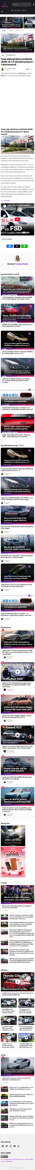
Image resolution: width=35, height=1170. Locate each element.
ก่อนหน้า (1, 22)
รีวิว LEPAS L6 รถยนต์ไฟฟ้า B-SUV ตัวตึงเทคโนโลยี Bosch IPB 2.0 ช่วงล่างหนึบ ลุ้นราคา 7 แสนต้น (8, 1028)
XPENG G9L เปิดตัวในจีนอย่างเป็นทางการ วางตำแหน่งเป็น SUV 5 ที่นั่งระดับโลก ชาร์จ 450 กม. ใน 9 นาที (21, 1125)
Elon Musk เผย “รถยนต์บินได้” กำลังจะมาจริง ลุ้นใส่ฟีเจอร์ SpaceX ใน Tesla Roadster (17, 556)
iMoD (12, 10)
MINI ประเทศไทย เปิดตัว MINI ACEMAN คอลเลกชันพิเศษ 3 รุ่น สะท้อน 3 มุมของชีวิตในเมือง (17, 906)
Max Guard (18, 10)
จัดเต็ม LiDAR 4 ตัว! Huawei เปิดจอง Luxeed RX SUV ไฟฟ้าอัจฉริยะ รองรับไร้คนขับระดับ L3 (16, 1079)
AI (3, 405)
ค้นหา (14, 5)
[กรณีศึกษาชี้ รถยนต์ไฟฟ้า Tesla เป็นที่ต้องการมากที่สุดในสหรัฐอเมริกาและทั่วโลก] (17, 313)
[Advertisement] (17, 89)
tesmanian (7, 200)
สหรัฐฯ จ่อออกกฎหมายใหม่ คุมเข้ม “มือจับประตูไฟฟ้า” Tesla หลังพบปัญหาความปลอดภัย (16, 436)
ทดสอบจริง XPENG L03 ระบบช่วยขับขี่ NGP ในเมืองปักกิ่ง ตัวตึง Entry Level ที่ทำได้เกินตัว (26, 1045)
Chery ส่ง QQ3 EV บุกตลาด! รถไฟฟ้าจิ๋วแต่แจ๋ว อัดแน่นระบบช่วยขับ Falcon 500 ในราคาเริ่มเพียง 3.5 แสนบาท (17, 809)
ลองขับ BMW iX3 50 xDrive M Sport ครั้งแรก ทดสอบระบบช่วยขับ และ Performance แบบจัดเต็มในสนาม (8, 1011)
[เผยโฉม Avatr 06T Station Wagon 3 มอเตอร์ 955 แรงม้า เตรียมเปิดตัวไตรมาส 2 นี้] (17, 704)
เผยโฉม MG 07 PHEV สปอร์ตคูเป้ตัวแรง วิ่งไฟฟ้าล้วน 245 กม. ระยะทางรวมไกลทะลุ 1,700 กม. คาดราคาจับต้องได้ (17, 652)
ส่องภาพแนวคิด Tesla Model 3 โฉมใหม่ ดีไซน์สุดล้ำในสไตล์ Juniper (17, 527)
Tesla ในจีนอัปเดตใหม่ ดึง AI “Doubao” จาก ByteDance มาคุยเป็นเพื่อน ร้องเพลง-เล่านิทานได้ (17, 408)
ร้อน (3, 630)
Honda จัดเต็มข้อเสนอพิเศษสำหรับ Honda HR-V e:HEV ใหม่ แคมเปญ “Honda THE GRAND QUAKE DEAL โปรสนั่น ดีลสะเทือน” (21, 924)
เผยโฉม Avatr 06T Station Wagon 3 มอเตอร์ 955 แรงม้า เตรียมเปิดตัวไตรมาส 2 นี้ (16, 716)
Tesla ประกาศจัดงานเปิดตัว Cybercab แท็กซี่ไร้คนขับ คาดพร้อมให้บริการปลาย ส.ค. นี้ (17, 352)
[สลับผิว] (33, 4)
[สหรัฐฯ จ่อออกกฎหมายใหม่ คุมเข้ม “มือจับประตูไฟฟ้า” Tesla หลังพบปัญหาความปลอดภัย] (17, 423)
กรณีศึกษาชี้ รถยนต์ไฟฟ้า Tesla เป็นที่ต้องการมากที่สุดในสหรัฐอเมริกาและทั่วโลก (17, 325)
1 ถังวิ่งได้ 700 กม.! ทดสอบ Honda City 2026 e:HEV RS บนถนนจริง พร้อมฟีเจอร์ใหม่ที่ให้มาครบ (17, 994)
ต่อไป (34, 22)
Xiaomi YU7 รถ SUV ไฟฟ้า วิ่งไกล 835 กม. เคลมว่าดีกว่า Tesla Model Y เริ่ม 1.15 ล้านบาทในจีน (17, 747)
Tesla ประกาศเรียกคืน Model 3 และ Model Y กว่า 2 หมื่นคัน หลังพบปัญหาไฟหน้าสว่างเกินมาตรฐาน (16, 380)
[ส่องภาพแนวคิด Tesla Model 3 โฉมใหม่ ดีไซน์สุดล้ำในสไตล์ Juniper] (17, 515)
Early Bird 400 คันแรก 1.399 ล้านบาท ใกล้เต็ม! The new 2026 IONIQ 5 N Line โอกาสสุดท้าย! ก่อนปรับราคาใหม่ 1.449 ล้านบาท (21, 917)
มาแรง (3, 726)
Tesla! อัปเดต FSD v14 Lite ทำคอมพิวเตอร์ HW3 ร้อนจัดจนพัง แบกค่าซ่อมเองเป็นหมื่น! (16, 585)
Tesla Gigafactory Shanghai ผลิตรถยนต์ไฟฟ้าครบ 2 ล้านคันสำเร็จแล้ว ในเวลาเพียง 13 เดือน (17, 298)
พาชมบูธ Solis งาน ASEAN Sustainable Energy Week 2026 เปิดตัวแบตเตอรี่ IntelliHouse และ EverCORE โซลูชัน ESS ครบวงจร (8, 1045)
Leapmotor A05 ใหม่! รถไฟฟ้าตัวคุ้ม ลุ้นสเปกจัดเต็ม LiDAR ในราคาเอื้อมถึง (17, 778)
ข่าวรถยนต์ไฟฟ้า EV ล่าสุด (12, 295)
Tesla (4, 295)
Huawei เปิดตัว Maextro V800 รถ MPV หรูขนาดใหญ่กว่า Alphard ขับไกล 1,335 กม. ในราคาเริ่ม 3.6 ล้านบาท (21, 1103)
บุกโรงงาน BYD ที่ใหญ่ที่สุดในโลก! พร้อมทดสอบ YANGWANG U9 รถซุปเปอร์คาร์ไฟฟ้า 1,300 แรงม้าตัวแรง (16, 685)
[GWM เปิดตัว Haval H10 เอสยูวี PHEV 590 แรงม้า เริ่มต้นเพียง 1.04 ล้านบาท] (4, 1111)
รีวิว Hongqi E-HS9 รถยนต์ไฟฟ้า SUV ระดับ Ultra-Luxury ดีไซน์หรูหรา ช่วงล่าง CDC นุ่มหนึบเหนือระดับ (26, 1011)
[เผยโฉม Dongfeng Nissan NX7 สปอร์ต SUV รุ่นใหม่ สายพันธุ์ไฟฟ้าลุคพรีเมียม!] (4, 1096)
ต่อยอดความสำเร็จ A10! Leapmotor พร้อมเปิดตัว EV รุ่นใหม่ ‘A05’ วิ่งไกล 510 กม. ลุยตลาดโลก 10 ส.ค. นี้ (21, 1117)
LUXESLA (24, 10)
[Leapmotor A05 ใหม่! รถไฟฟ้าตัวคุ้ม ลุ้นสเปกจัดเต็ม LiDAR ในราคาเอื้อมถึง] (17, 765)
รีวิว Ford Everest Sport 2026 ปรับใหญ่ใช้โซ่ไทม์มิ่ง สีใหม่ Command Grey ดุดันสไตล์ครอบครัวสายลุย (26, 1028)
